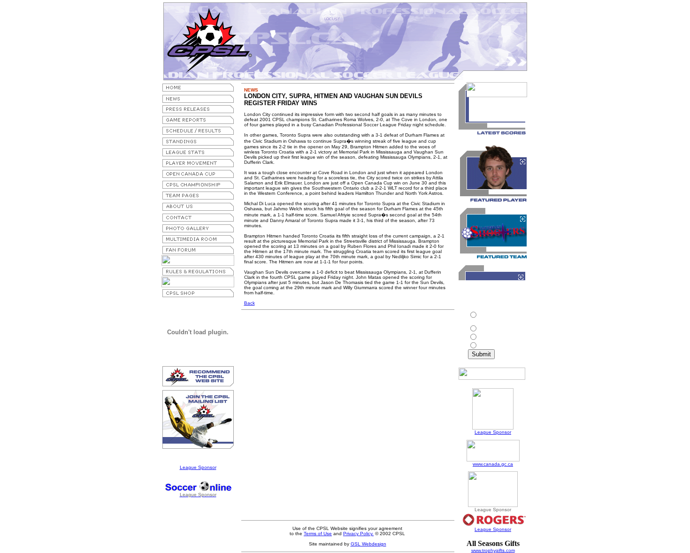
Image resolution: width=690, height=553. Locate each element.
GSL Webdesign (368, 543)
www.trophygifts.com (493, 550)
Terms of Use (318, 533)
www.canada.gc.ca (493, 464)
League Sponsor (198, 467)
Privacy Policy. (358, 533)
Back (249, 303)
